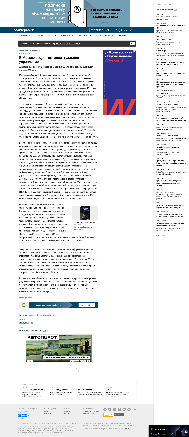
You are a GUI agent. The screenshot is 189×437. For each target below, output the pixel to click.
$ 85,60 (23, 35)
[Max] (129, 409)
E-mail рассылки (88, 413)
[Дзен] (114, 409)
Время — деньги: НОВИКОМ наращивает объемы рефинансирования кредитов (31, 394)
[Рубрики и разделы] (134, 30)
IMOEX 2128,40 (46, 35)
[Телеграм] (105, 409)
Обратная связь (88, 409)
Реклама (66, 409)
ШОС (56, 35)
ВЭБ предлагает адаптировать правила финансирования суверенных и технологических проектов (118, 394)
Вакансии (66, 411)
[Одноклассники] (119, 409)
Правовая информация (91, 411)
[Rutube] (124, 409)
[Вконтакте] (109, 409)
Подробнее (127, 429)
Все (37, 384)
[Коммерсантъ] (24, 30)
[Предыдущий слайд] (20, 390)
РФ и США (93, 35)
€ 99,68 (30, 35)
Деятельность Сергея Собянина (29, 51)
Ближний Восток (82, 35)
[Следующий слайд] (134, 390)
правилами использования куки (66, 43)
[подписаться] (32, 323)
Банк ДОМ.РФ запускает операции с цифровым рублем (61, 393)
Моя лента (168, 4)
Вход (125, 30)
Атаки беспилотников (107, 35)
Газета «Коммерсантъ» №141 (30, 315)
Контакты (47, 413)
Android (66, 413)
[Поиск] (130, 30)
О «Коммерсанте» (50, 409)
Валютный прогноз (67, 35)
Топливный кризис (123, 35)
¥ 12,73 (37, 35)
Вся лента (160, 235)
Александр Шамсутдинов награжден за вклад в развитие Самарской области (90, 393)
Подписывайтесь (87, 305)
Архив (46, 411)
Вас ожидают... (160, 429)
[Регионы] (116, 30)
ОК (132, 43)
